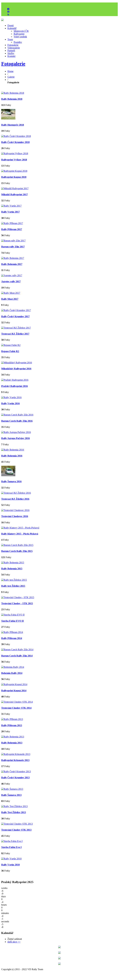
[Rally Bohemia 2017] (12, 258)
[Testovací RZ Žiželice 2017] (16, 327)
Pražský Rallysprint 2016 (14, 386)
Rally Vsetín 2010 (10, 864)
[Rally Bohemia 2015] (12, 562)
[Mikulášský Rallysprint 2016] (16, 362)
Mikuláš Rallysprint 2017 (14, 194)
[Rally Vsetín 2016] (11, 397)
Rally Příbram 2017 (11, 229)
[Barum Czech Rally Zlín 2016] (17, 414)
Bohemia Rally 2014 (11, 673)
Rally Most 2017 (9, 299)
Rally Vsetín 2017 (10, 211)
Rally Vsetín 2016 (10, 403)
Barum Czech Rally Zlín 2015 (17, 551)
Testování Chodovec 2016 (14, 516)
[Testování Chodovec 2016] (15, 510)
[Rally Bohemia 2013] (12, 736)
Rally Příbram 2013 (11, 725)
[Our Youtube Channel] (8, 12)
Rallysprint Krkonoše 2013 (15, 760)
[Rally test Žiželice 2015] (14, 580)
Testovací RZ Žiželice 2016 (15, 499)
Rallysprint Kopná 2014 (13, 690)
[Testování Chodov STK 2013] (17, 823)
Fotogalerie (12, 45)
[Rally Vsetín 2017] (11, 205)
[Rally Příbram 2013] (12, 719)
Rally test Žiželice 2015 (13, 586)
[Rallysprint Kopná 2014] (14, 684)
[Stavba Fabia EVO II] (12, 614)
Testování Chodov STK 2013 (16, 830)
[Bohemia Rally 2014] (12, 667)
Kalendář (11, 28)
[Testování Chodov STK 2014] (17, 702)
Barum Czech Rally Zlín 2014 (17, 655)
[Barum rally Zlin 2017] (13, 240)
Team (10, 39)
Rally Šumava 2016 (11, 481)
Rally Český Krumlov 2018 (15, 142)
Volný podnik (20, 36)
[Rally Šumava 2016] (8, 475)
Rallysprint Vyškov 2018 (14, 159)
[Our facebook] (8, 9)
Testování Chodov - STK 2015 (17, 603)
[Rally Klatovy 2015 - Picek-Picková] (20, 527)
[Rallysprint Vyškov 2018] (14, 153)
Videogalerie (13, 47)
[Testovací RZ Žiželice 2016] (16, 493)
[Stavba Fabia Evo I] (11, 841)
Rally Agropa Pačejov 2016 (15, 438)
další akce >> (13, 941)
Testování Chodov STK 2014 (16, 708)
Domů (10, 25)
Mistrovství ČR (21, 31)
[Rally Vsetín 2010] (11, 858)
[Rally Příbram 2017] (12, 223)
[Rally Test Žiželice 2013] (14, 806)
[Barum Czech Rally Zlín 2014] (17, 649)
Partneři (11, 50)
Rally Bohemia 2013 (11, 742)
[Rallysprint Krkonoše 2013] (15, 754)
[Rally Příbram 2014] (12, 632)
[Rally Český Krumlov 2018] (16, 136)
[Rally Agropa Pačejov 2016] (16, 432)
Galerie (11, 77)
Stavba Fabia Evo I (11, 847)
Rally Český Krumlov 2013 (15, 777)
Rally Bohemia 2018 (11, 99)
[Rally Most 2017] (10, 293)
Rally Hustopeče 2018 (12, 125)
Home (10, 71)
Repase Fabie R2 (10, 351)
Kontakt (11, 56)
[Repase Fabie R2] (10, 345)
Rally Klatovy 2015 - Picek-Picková (19, 533)
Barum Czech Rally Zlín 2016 (17, 421)
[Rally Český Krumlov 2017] (16, 310)
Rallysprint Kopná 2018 (13, 177)
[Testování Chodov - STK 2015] (17, 597)
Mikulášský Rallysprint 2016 (16, 368)
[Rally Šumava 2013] (12, 789)
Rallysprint (19, 34)
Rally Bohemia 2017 (11, 264)
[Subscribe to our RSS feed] (8, 14)
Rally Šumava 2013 (11, 795)
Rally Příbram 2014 (11, 638)
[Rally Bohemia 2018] (12, 93)
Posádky (18, 42)
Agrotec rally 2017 (11, 281)
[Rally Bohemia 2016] (12, 449)
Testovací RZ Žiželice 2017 (15, 333)
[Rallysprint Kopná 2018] (14, 171)
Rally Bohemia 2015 (11, 568)
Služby (10, 53)
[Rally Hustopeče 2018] (8, 118)
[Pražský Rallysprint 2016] (14, 380)
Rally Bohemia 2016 (11, 455)
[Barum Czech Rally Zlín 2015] (17, 545)
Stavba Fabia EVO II (12, 621)
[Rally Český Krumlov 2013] (16, 771)
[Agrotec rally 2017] (11, 275)
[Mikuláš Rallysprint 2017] (15, 188)
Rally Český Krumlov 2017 (15, 316)
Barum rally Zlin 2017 (13, 246)
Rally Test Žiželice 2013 (13, 812)
